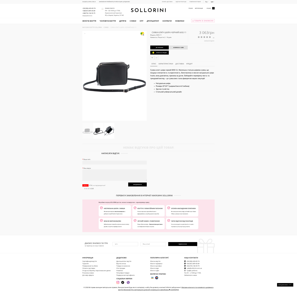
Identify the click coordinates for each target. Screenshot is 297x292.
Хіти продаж (120, 268)
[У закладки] (152, 58)
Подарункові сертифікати (125, 275)
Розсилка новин (88, 273)
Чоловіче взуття (108, 21)
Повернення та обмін (90, 266)
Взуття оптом (121, 264)
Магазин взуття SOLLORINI (92, 27)
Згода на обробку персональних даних (96, 270)
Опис (153, 64)
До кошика (159, 47)
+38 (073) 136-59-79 (192, 266)
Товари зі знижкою (123, 266)
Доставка (179, 64)
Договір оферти (88, 275)
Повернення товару (195, 1)
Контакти (167, 21)
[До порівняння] (156, 58)
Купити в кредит (161, 52)
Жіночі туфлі (154, 270)
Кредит (189, 64)
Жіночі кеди (154, 268)
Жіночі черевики (156, 264)
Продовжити (137, 184)
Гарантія (85, 264)
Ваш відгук (87, 168)
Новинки (179, 21)
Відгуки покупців (181, 1)
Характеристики (165, 64)
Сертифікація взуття (89, 261)
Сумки (133, 21)
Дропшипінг (153, 21)
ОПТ (141, 21)
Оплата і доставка (167, 1)
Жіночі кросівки (156, 266)
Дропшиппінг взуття (123, 261)
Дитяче (122, 21)
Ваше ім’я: (87, 159)
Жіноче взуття (89, 21)
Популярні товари (122, 273)
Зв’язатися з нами (190, 275)
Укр (206, 2)
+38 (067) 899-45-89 (192, 264)
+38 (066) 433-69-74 (192, 261)
